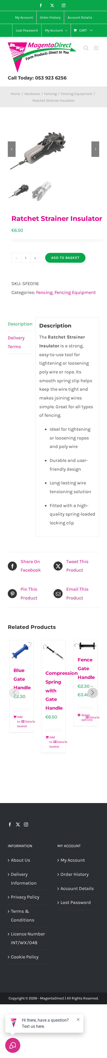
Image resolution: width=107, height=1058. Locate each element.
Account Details (77, 888)
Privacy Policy (25, 897)
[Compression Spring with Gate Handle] (53, 652)
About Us (20, 860)
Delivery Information (24, 878)
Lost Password (76, 902)
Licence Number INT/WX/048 (28, 938)
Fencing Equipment (75, 292)
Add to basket (65, 258)
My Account (73, 860)
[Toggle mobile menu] (96, 48)
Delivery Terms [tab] (16, 342)
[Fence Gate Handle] (86, 645)
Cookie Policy (24, 957)
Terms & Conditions (22, 915)
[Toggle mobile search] (86, 48)
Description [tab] (20, 324)
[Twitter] (18, 824)
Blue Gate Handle (22, 679)
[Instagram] (26, 824)
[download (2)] (53, 149)
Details (27, 721)
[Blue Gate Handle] (22, 650)
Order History (75, 874)
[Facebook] (10, 824)
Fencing (44, 292)
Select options (83, 717)
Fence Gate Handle (86, 668)
